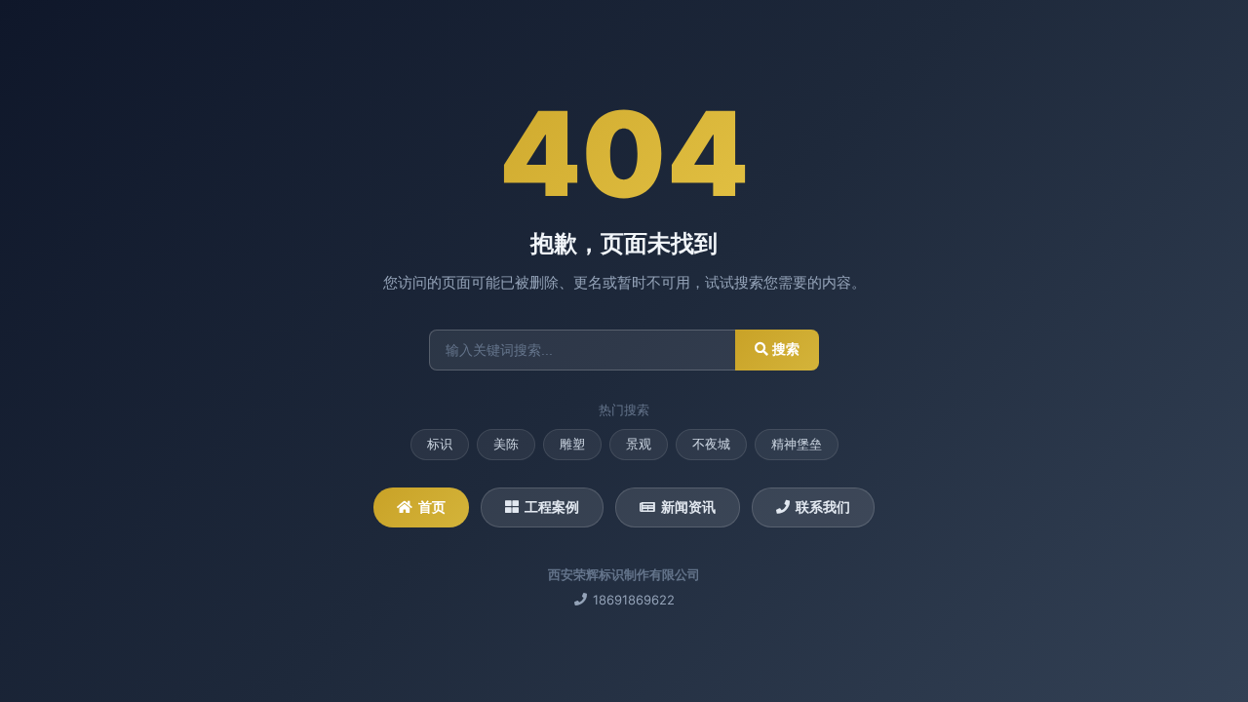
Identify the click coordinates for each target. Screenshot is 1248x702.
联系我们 (823, 506)
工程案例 (552, 506)
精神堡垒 (796, 443)
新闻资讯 (688, 506)
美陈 (506, 443)
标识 (439, 443)
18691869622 (634, 599)
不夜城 (711, 443)
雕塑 (572, 443)
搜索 (784, 349)
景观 (638, 443)
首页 (432, 506)
